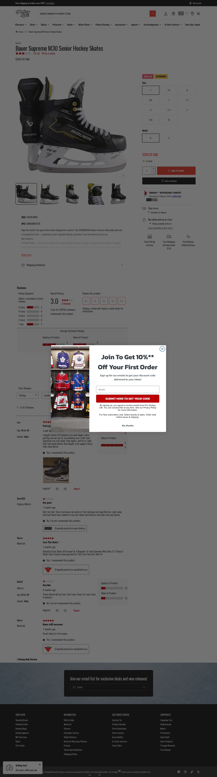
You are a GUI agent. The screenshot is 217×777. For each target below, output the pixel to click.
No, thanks (128, 425)
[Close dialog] (162, 349)
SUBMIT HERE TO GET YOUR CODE (127, 398)
